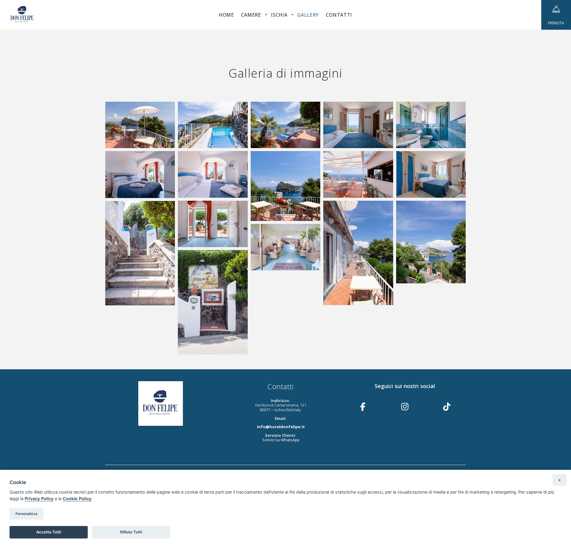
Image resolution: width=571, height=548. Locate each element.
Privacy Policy (39, 498)
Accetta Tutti (48, 532)
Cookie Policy (77, 498)
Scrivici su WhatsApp (280, 439)
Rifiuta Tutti (131, 532)
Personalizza (26, 514)
